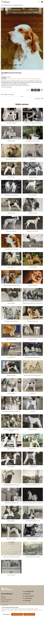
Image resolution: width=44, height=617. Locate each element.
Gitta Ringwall (18, 78)
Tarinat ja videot (29, 596)
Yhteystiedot (28, 598)
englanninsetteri (10, 78)
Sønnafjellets (38, 78)
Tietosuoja (27, 600)
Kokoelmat (27, 593)
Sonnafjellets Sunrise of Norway (28, 78)
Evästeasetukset (6, 614)
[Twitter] (35, 90)
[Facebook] (32, 90)
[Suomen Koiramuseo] (5, 2)
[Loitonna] (6, 9)
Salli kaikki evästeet (29, 614)
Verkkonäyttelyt (29, 591)
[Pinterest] (38, 90)
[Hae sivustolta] (38, 1)
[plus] (41, 90)
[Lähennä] (2, 9)
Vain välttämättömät (17, 614)
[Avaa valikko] (41, 1)
